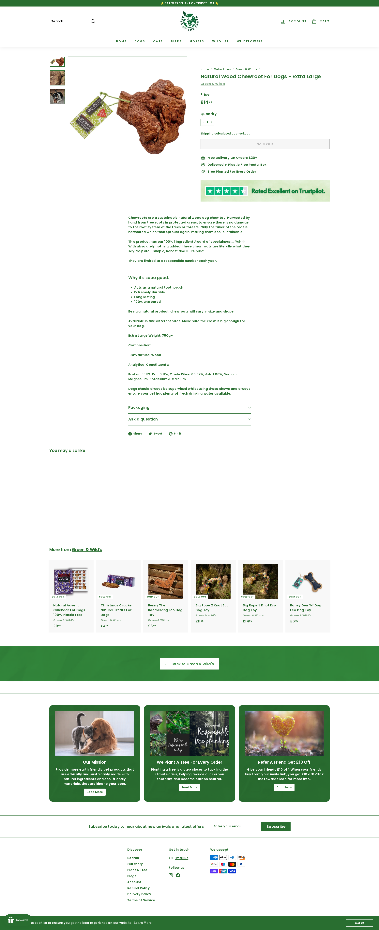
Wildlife (220, 41)
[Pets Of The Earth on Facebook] (178, 875)
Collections (222, 69)
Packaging (138, 407)
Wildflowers (250, 41)
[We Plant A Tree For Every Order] (189, 733)
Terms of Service (141, 900)
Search (133, 858)
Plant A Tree (137, 870)
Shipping (207, 133)
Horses (197, 41)
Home (121, 41)
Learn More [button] (143, 922)
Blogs (131, 876)
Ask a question (143, 419)
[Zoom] (127, 116)
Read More (95, 792)
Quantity (209, 114)
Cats (158, 41)
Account (134, 882)
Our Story (135, 864)
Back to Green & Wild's (192, 663)
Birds (176, 41)
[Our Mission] (94, 733)
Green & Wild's (246, 69)
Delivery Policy (139, 894)
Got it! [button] (359, 922)
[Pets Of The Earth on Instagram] (171, 875)
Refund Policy (138, 888)
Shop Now (284, 787)
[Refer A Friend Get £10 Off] (284, 733)
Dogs (139, 41)
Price (205, 94)
